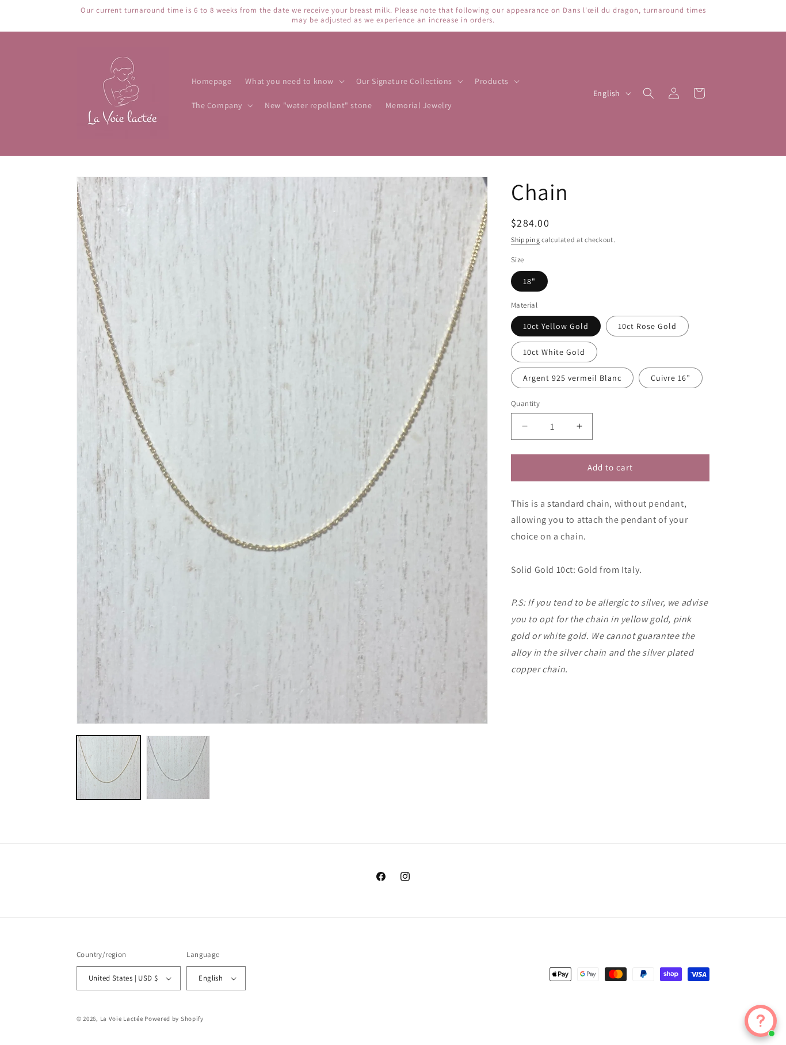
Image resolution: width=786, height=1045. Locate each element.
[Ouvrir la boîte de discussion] (761, 1021)
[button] (293, 81)
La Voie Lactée (121, 1019)
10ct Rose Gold (647, 326)
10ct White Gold (554, 352)
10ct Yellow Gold (556, 326)
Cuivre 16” (670, 378)
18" (529, 281)
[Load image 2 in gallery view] (178, 767)
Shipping (525, 239)
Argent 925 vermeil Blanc (572, 378)
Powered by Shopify (174, 1019)
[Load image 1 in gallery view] (108, 767)
